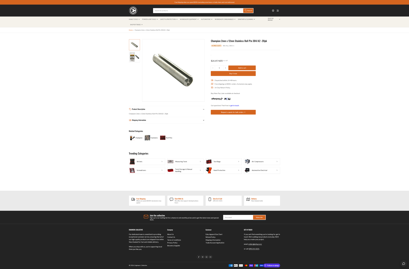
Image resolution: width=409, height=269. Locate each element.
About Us (170, 234)
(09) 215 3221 (254, 249)
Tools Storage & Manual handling (183, 170)
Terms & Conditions (174, 240)
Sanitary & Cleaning (245, 19)
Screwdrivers (141, 170)
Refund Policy (210, 237)
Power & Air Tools (149, 19)
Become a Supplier (173, 246)
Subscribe (259, 217)
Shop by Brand (271, 19)
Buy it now (233, 73)
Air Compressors (258, 161)
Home (131, 30)
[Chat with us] (403, 263)
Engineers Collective (141, 265)
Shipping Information (213, 240)
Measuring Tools (181, 161)
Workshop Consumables (224, 19)
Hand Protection (219, 170)
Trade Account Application (215, 243)
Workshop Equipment (188, 19)
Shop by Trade (135, 24)
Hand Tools (133, 19)
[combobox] (203, 10)
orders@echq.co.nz (255, 244)
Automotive (205, 19)
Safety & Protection (168, 19)
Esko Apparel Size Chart (214, 234)
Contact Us (171, 237)
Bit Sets (139, 161)
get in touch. (234, 105)
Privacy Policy (172, 243)
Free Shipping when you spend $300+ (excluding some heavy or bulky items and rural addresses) (204, 2)
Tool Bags (217, 161)
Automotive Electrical (259, 170)
